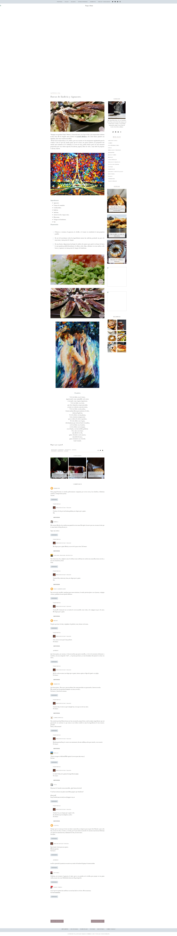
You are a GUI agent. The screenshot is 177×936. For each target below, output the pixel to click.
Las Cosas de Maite (104, 933)
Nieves (56, 620)
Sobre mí (93, 1)
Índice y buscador (104, 1)
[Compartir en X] (100, 450)
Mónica (56, 521)
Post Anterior (57, 921)
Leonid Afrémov (81, 136)
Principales (84, 929)
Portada (59, 1)
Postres (92, 929)
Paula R (56, 753)
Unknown (57, 488)
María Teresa (58, 887)
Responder (54, 499)
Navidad (74, 449)
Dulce (67, 1)
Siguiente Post (98, 921)
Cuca (55, 784)
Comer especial (58, 717)
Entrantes (68, 449)
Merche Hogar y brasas (63, 507)
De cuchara (74, 929)
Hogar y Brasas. (81, 933)
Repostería (100, 929)
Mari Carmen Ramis (60, 589)
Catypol (56, 825)
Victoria (56, 872)
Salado (73, 1)
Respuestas (57, 504)
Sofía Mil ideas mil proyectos (63, 555)
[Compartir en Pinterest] (102, 450)
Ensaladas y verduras (57, 449)
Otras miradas (83, 1)
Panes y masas (111, 929)
